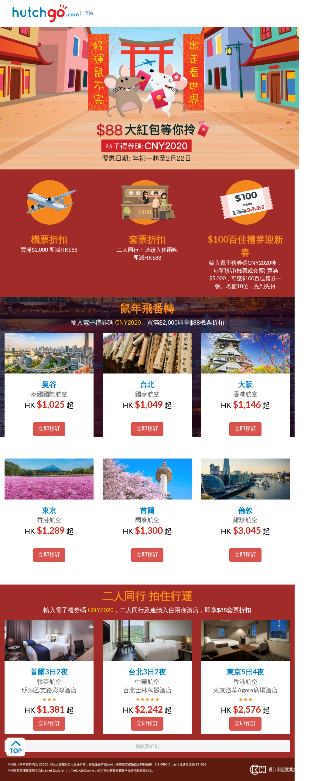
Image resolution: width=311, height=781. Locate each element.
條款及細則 (147, 745)
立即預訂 (49, 429)
